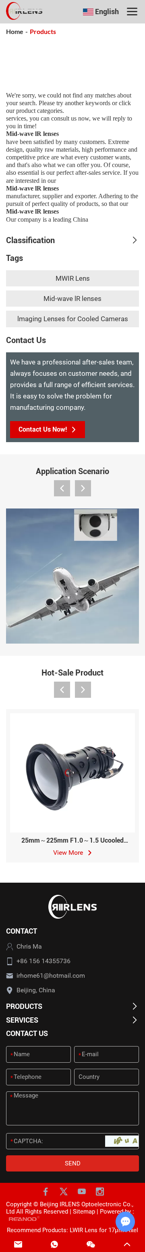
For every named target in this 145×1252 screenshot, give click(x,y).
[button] (62, 488)
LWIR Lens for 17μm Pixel (104, 1230)
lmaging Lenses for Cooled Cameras (72, 319)
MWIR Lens (73, 278)
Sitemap (84, 1211)
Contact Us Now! (43, 429)
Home (14, 31)
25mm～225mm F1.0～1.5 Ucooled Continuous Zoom (72, 844)
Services (22, 1020)
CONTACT (21, 931)
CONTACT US (27, 1033)
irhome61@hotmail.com (51, 975)
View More (69, 852)
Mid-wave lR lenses (73, 298)
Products (24, 1006)
